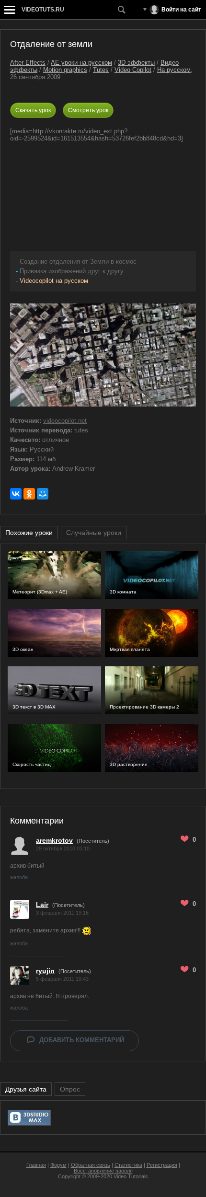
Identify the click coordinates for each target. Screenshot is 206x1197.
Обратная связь (90, 1165)
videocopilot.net (65, 420)
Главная (36, 1165)
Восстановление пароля (103, 1171)
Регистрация (162, 1165)
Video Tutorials (131, 1176)
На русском (174, 69)
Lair (42, 904)
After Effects (28, 62)
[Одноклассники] (29, 494)
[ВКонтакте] (16, 494)
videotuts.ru (43, 9)
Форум (58, 1165)
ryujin (45, 971)
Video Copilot (132, 69)
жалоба (19, 877)
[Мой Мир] (42, 494)
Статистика (128, 1165)
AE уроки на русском (81, 62)
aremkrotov (54, 840)
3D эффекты (136, 62)
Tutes (101, 69)
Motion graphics (65, 69)
